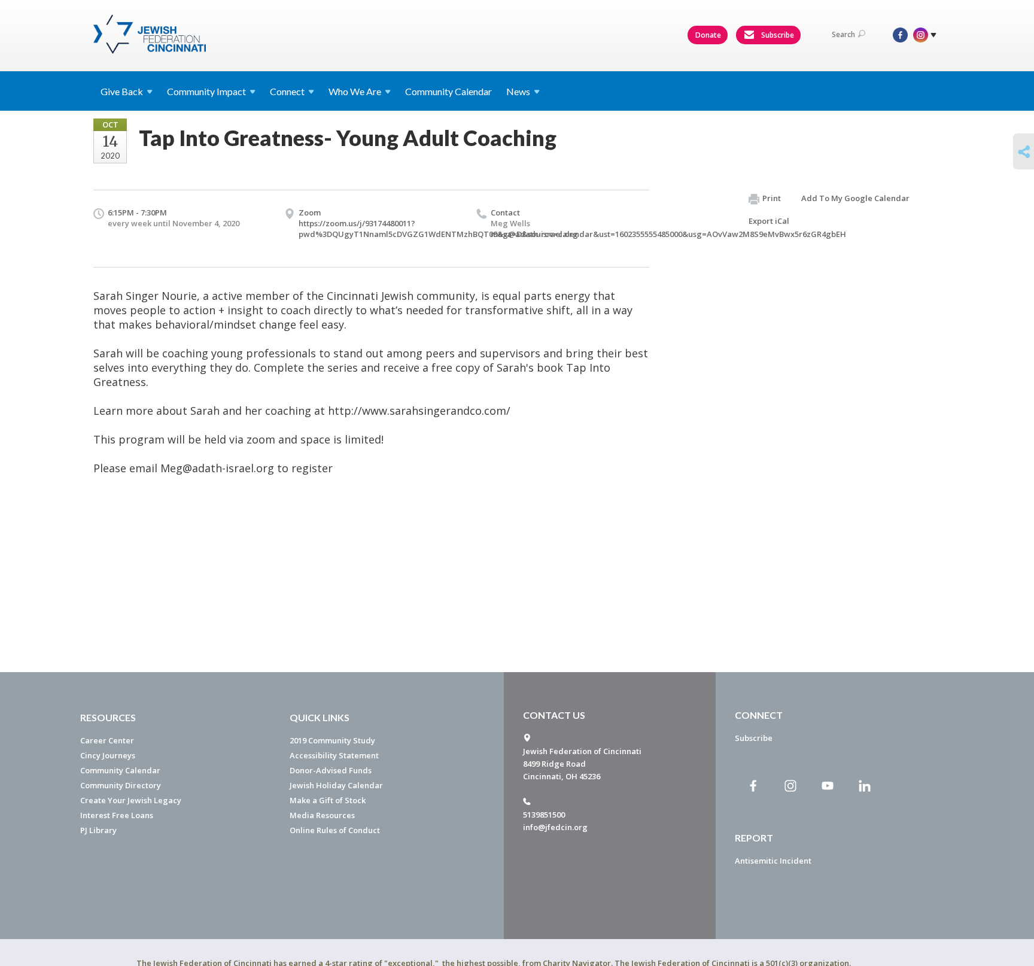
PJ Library (98, 830)
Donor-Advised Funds (331, 770)
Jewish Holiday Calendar (336, 785)
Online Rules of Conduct (335, 830)
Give (122, 91)
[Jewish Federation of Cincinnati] (151, 34)
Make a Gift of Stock (328, 800)
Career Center (107, 740)
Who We (355, 91)
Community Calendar (448, 91)
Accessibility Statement (334, 755)
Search (843, 34)
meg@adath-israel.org (534, 234)
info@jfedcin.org (555, 827)
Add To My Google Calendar (855, 198)
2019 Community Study (332, 740)
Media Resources (322, 815)
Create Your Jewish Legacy (130, 800)
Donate (708, 35)
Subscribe (776, 35)
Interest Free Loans (116, 815)
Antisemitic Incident (773, 860)
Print (771, 198)
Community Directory (120, 785)
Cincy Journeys (107, 755)
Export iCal (769, 220)
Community (206, 91)
